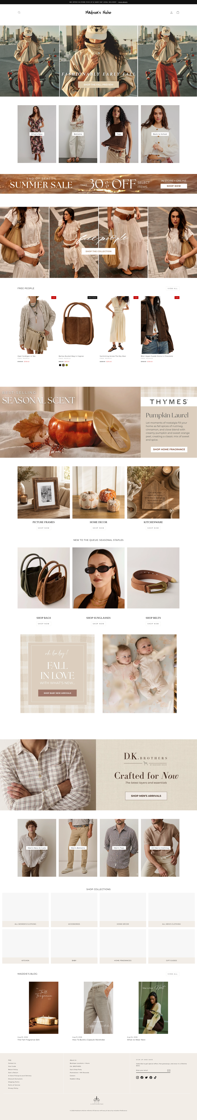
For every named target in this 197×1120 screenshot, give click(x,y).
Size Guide (12, 1066)
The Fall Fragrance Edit (29, 1040)
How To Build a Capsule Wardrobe (88, 1040)
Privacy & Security (107, 1110)
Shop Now (43, 528)
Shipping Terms (13, 1082)
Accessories (77, 20)
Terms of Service (14, 1085)
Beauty (126, 20)
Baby (137, 20)
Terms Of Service (93, 1110)
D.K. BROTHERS (75, 1066)
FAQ (9, 1060)
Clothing (44, 20)
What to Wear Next (136, 1040)
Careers (72, 1075)
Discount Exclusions (15, 1079)
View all (173, 288)
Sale (156, 20)
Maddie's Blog (75, 1079)
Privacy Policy (13, 1088)
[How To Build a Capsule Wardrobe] (98, 1008)
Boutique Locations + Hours (80, 1063)
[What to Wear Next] (153, 1008)
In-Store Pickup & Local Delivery (19, 1075)
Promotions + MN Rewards (79, 1072)
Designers (59, 20)
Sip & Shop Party (76, 1069)
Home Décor (97, 20)
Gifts (147, 20)
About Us (73, 1060)
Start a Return (13, 1072)
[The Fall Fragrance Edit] (44, 1008)
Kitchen (113, 20)
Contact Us (12, 1063)
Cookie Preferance (121, 1110)
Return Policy (13, 1069)
